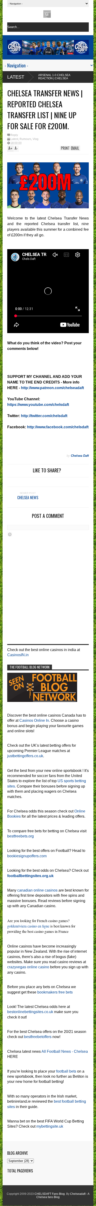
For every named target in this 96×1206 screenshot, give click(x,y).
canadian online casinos (37, 890)
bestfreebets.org (20, 836)
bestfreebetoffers (37, 1037)
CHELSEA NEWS (27, 497)
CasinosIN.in (18, 655)
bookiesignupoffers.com (27, 856)
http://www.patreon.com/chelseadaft (52, 388)
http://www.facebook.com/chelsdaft (58, 427)
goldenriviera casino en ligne (28, 926)
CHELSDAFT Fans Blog (49, 1194)
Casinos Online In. (34, 720)
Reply (14, 135)
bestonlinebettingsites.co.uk (30, 1012)
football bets (66, 1071)
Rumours (25, 139)
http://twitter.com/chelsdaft (44, 416)
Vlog (35, 139)
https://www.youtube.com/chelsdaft (38, 405)
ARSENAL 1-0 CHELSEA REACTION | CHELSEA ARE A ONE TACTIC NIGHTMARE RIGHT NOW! (37, 80)
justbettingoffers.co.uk (25, 756)
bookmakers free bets (55, 992)
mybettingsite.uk (49, 1126)
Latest (15, 77)
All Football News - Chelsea (64, 1051)
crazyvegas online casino (28, 967)
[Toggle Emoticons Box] (9, 534)
